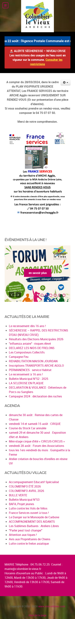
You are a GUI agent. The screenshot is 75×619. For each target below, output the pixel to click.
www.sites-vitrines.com (51, 606)
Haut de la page (37, 615)
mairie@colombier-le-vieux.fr (23, 569)
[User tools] (66, 82)
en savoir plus (38, 273)
